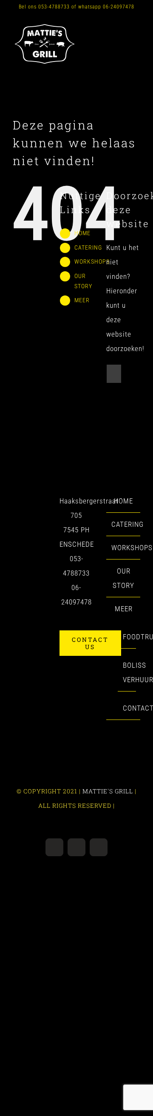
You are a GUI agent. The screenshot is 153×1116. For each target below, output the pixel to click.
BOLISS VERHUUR (127, 672)
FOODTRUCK (127, 636)
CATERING (88, 247)
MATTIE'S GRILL (107, 791)
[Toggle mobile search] (121, 27)
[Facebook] (29, 501)
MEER (82, 300)
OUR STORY (123, 578)
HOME (82, 233)
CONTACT (127, 708)
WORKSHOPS (92, 261)
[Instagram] (42, 501)
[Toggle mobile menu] (136, 27)
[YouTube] (17, 501)
